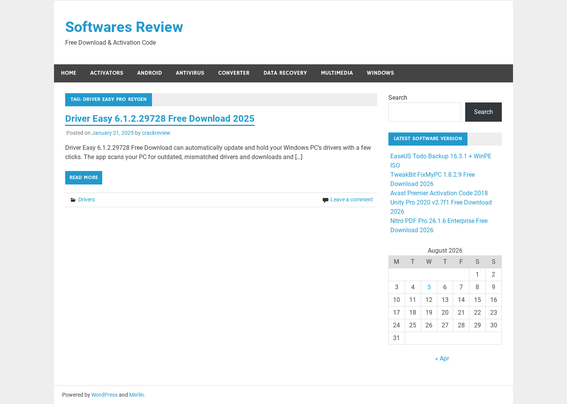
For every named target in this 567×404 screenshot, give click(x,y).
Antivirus (190, 73)
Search (397, 97)
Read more (83, 177)
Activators (106, 73)
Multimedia (337, 73)
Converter (234, 73)
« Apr (442, 358)
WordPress (104, 395)
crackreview (156, 133)
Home (68, 73)
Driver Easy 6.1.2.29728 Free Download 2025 (160, 118)
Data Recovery (285, 73)
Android (149, 73)
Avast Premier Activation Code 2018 (439, 193)
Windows (380, 73)
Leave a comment (352, 199)
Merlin (136, 395)
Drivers (86, 199)
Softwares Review (124, 26)
